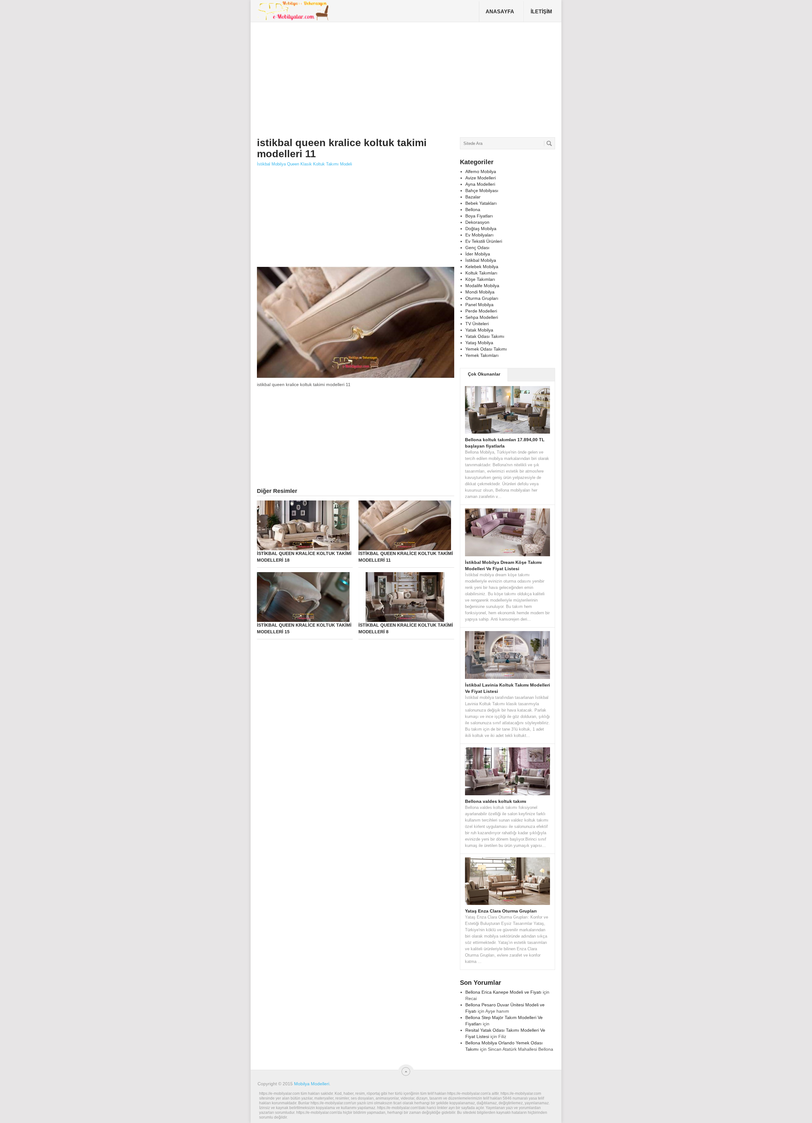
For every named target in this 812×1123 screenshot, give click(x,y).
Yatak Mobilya (479, 329)
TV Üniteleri (477, 323)
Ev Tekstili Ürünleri (483, 241)
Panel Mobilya (479, 304)
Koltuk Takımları (481, 272)
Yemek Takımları (482, 355)
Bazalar (473, 196)
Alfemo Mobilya (480, 171)
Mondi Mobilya (479, 291)
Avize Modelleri (480, 177)
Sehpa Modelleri (481, 317)
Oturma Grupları (481, 298)
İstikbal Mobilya (480, 260)
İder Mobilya (477, 253)
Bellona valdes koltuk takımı (495, 801)
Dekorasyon (477, 222)
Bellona (472, 209)
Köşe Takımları (480, 279)
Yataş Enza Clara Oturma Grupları (501, 910)
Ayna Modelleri (480, 184)
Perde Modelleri (481, 310)
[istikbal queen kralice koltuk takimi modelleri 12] (355, 377)
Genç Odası (477, 247)
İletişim (541, 11)
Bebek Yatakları (481, 203)
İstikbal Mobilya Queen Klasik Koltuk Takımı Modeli (304, 164)
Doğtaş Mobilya (480, 228)
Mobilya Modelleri (311, 1083)
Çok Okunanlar (484, 374)
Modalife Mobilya (482, 285)
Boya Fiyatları (479, 215)
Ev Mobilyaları (479, 234)
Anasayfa (500, 11)
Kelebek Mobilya (481, 266)
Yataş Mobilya (479, 342)
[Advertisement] (372, 77)
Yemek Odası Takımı (486, 349)
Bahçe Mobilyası (481, 190)
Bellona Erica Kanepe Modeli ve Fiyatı (503, 992)
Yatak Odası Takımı (484, 336)
